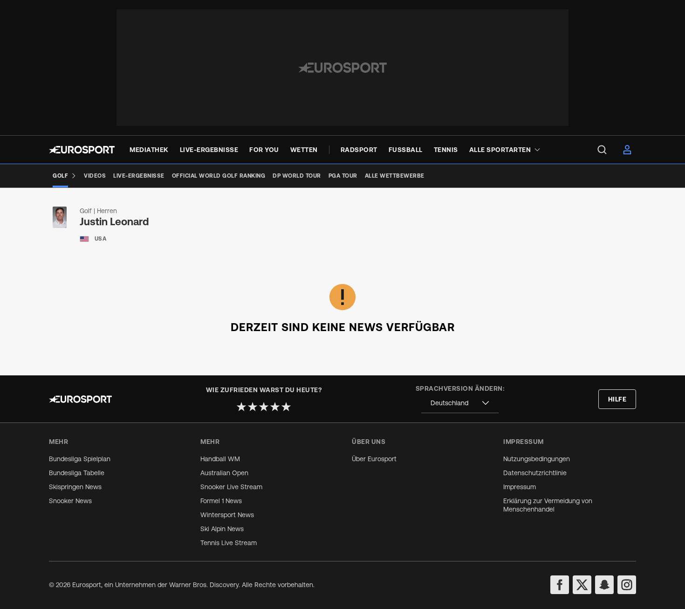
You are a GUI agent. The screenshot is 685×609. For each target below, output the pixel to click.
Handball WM (220, 459)
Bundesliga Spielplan (79, 459)
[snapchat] (604, 584)
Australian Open (224, 473)
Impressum (519, 487)
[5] (286, 406)
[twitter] (582, 584)
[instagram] (626, 584)
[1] (241, 406)
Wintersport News (227, 515)
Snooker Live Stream (231, 487)
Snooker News (70, 501)
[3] (263, 406)
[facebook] (559, 584)
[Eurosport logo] (82, 149)
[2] (252, 406)
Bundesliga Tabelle (76, 473)
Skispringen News (75, 487)
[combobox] (460, 403)
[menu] (602, 150)
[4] (275, 406)
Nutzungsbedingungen (536, 459)
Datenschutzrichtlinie (535, 473)
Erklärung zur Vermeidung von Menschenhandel (547, 505)
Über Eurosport (374, 459)
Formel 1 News (221, 501)
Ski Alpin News (222, 529)
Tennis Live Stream (228, 543)
